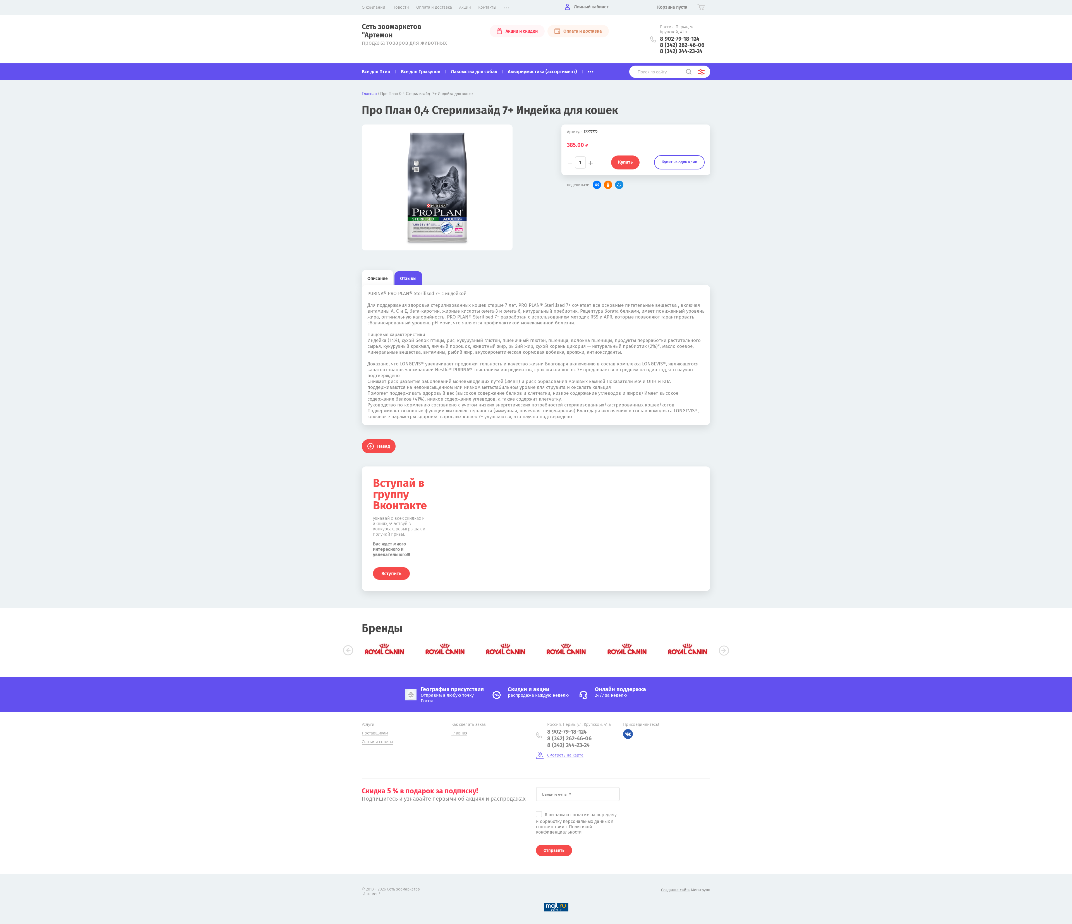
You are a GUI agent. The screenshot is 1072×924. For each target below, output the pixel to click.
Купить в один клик (679, 162)
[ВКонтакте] (597, 185)
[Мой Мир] (619, 185)
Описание (377, 278)
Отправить (554, 850)
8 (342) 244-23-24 (681, 51)
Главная (369, 93)
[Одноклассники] (608, 185)
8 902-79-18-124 (679, 38)
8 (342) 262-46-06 (682, 45)
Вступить (391, 573)
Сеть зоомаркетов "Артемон (391, 31)
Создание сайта (675, 890)
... (591, 70)
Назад (383, 446)
